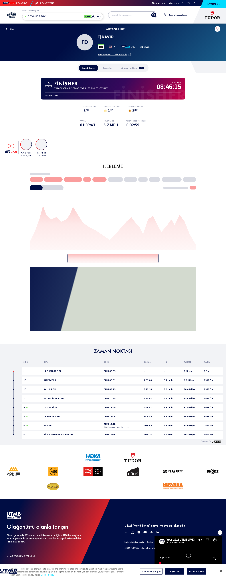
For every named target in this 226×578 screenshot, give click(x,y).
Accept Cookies (196, 571)
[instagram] (132, 486)
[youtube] (145, 486)
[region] (113, 571)
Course (17, 190)
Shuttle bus (91, 177)
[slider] (106, 286)
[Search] (153, 14)
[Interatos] (52, 254)
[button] (217, 29)
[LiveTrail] (216, 395)
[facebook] (126, 486)
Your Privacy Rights (151, 571)
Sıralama (119, 276)
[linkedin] (157, 486)
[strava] (151, 486)
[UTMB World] (14, 472)
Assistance (16, 177)
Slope (49, 190)
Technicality (33, 190)
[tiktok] (138, 486)
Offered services (19, 171)
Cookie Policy (47, 575)
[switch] (78, 190)
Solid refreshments (34, 177)
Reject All (174, 571)
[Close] (221, 571)
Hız (106, 276)
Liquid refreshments (56, 177)
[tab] (88, 68)
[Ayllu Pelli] (81, 254)
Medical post (75, 177)
